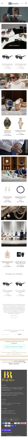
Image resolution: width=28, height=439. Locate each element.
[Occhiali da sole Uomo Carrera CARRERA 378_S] (20, 57)
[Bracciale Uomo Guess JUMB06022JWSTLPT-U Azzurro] (20, 190)
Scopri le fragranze (13, 242)
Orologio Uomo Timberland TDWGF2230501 (7, 131)
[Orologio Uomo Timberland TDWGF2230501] (7, 123)
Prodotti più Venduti (14, 274)
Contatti (3, 402)
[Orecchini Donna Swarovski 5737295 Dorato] (7, 190)
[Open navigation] (2, 3)
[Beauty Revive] (14, 3)
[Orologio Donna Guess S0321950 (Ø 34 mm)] (20, 123)
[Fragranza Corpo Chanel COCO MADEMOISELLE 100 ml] (7, 254)
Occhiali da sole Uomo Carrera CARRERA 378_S (20, 64)
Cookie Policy (18, 435)
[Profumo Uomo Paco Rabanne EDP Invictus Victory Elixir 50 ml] (20, 254)
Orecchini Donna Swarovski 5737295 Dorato (7, 197)
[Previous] (4, 289)
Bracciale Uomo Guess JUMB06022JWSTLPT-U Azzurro (20, 197)
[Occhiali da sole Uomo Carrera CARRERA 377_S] (7, 57)
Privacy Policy (9, 435)
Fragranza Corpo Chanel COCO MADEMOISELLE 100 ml (7, 262)
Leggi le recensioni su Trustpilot (14, 346)
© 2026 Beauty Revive (6, 432)
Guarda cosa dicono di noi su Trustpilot (11, 403)
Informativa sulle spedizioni (8, 410)
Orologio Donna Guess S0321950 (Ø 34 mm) (20, 131)
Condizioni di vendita (6, 412)
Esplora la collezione (14, 45)
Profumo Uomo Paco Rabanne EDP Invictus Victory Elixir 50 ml (20, 262)
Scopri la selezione (14, 178)
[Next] (23, 289)
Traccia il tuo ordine (6, 404)
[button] (26, 3)
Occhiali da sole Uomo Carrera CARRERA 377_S (7, 64)
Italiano (5, 419)
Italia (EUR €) (15, 419)
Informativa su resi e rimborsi (8, 413)
